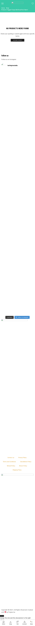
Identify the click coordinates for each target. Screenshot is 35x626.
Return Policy (23, 466)
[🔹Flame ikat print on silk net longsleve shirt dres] (26, 263)
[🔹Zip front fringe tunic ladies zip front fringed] (26, 90)
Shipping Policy (17, 470)
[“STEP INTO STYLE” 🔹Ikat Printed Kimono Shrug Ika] (9, 275)
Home (3, 8)
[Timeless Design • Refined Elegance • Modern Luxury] (9, 206)
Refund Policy (11, 466)
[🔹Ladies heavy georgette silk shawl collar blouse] (9, 93)
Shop (7, 8)
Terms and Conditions (9, 461)
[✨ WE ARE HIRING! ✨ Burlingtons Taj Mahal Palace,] (9, 139)
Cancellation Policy (25, 461)
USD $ (15, 618)
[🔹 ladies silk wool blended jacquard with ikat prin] (26, 208)
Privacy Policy (22, 457)
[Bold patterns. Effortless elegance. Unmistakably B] (26, 148)
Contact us (11, 457)
